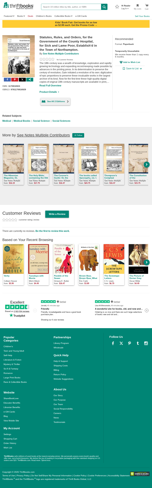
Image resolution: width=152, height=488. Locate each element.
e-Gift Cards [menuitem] (81, 16)
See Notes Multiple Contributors (61, 53)
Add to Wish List (131, 62)
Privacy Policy (23, 475)
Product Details (48, 92)
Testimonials (59, 422)
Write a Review (57, 214)
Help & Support (61, 361)
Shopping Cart (10, 439)
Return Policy (60, 374)
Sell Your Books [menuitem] (142, 16)
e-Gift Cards (9, 412)
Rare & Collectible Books (15, 382)
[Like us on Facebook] (113, 343)
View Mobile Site (11, 420)
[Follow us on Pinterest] (129, 343)
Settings (7, 434)
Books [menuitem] (20, 16)
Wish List (8, 447)
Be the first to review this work (52, 231)
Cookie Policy (79, 475)
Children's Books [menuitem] (44, 16)
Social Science (41, 121)
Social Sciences (61, 121)
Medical (6, 121)
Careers (57, 413)
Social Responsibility (63, 409)
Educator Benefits (12, 403)
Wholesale (58, 347)
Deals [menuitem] (30, 16)
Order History (10, 443)
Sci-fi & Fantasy (11, 368)
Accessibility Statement (119, 475)
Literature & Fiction (12, 360)
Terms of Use (8, 475)
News (56, 417)
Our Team (58, 404)
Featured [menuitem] (8, 16)
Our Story (58, 395)
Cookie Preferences (97, 475)
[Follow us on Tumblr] (137, 343)
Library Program (61, 343)
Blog (6, 416)
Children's (8, 346)
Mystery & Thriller (12, 364)
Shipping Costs (61, 365)
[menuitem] (125, 6)
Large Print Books (12, 377)
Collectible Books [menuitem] (62, 16)
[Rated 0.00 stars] (46, 60)
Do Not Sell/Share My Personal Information (51, 475)
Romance (8, 373)
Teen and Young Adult (14, 351)
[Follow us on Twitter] (121, 343)
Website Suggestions (63, 379)
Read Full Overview (50, 85)
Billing (56, 370)
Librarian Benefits (12, 407)
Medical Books (22, 121)
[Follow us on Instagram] (146, 343)
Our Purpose (60, 400)
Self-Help (8, 355)
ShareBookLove (11, 398)
